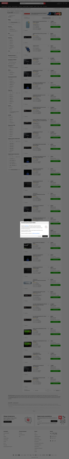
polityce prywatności (36, 233)
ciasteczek (26, 225)
